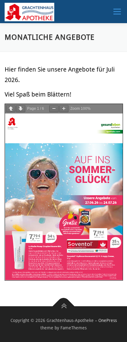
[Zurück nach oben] (64, 306)
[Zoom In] (63, 108)
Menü (117, 11)
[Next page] (20, 108)
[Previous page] (10, 108)
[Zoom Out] (54, 108)
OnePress (107, 320)
